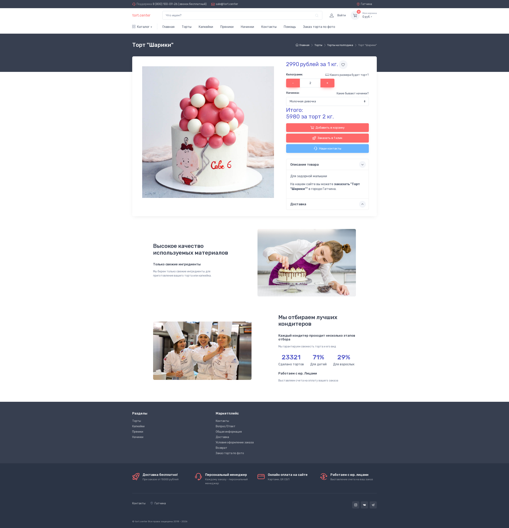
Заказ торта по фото (319, 27)
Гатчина (366, 4)
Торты (186, 27)
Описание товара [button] (304, 164)
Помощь (290, 27)
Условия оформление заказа (235, 442)
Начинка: (292, 93)
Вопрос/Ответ (225, 426)
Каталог (143, 27)
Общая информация (229, 431)
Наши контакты (330, 148)
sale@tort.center (227, 4)
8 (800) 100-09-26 (165, 4)
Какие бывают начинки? (353, 93)
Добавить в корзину (330, 127)
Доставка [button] (298, 204)
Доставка (222, 437)
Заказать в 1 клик (330, 138)
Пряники (227, 27)
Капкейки (206, 27)
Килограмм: (294, 74)
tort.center (141, 15)
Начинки (247, 27)
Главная (168, 27)
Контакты (269, 27)
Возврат (221, 448)
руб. (369, 15)
